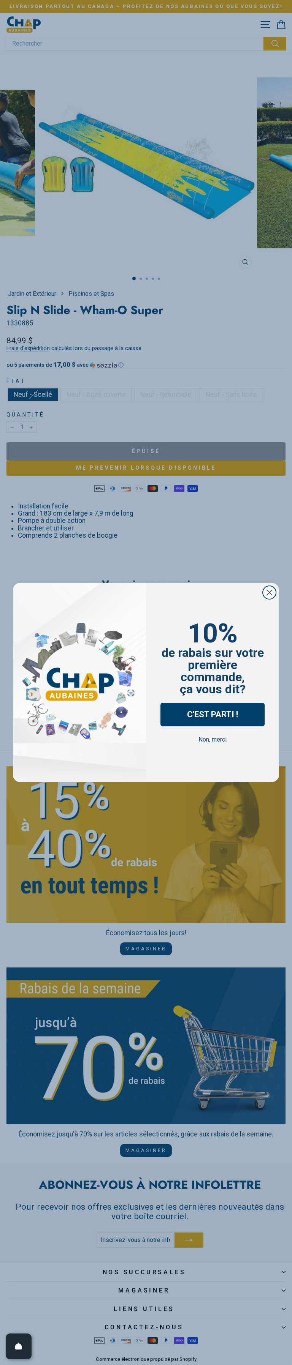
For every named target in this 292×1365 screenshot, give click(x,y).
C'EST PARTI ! (212, 714)
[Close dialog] (269, 592)
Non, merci (212, 739)
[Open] (19, 1346)
